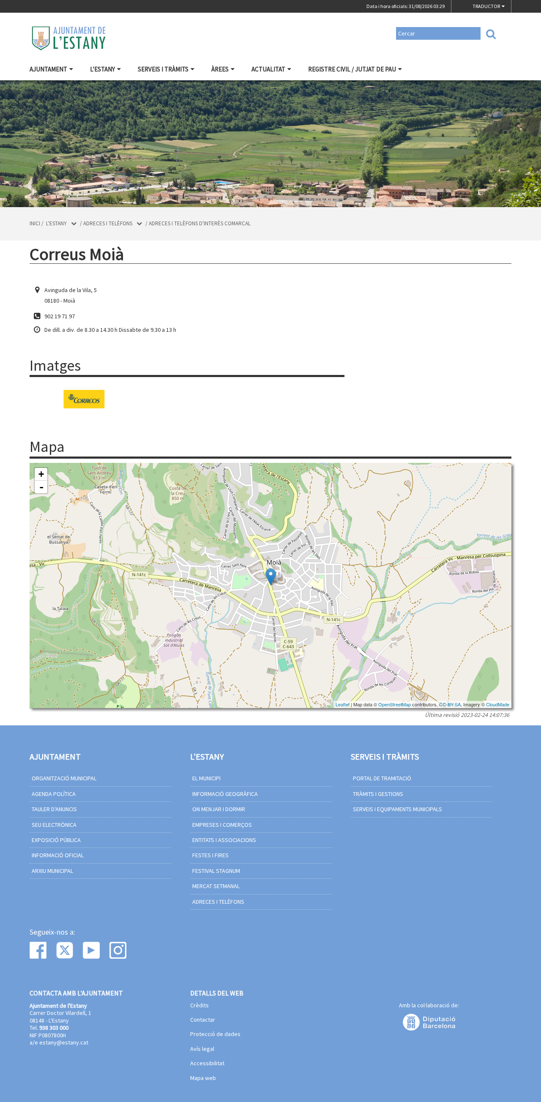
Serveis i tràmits (163, 69)
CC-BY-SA (450, 704)
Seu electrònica (54, 825)
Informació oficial (58, 855)
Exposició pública (56, 840)
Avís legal (202, 1049)
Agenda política (54, 794)
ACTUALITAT (268, 69)
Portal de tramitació (382, 778)
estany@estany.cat (63, 1042)
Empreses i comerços (222, 825)
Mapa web (203, 1078)
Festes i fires (210, 855)
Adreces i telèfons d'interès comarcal (200, 223)
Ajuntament (48, 69)
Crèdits (199, 1005)
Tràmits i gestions (378, 794)
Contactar (202, 1020)
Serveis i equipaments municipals (397, 809)
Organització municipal (64, 778)
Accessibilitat (207, 1063)
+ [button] (41, 474)
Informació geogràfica (225, 794)
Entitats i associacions (224, 840)
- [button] (41, 487)
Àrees (220, 69)
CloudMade (497, 704)
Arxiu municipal (52, 871)
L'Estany (102, 69)
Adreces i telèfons (107, 223)
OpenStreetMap (394, 704)
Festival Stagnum (216, 871)
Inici (35, 223)
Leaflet (343, 704)
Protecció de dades (215, 1034)
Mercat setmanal (216, 886)
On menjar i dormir (218, 809)
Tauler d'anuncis (54, 809)
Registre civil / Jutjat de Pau (352, 69)
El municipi (206, 778)
